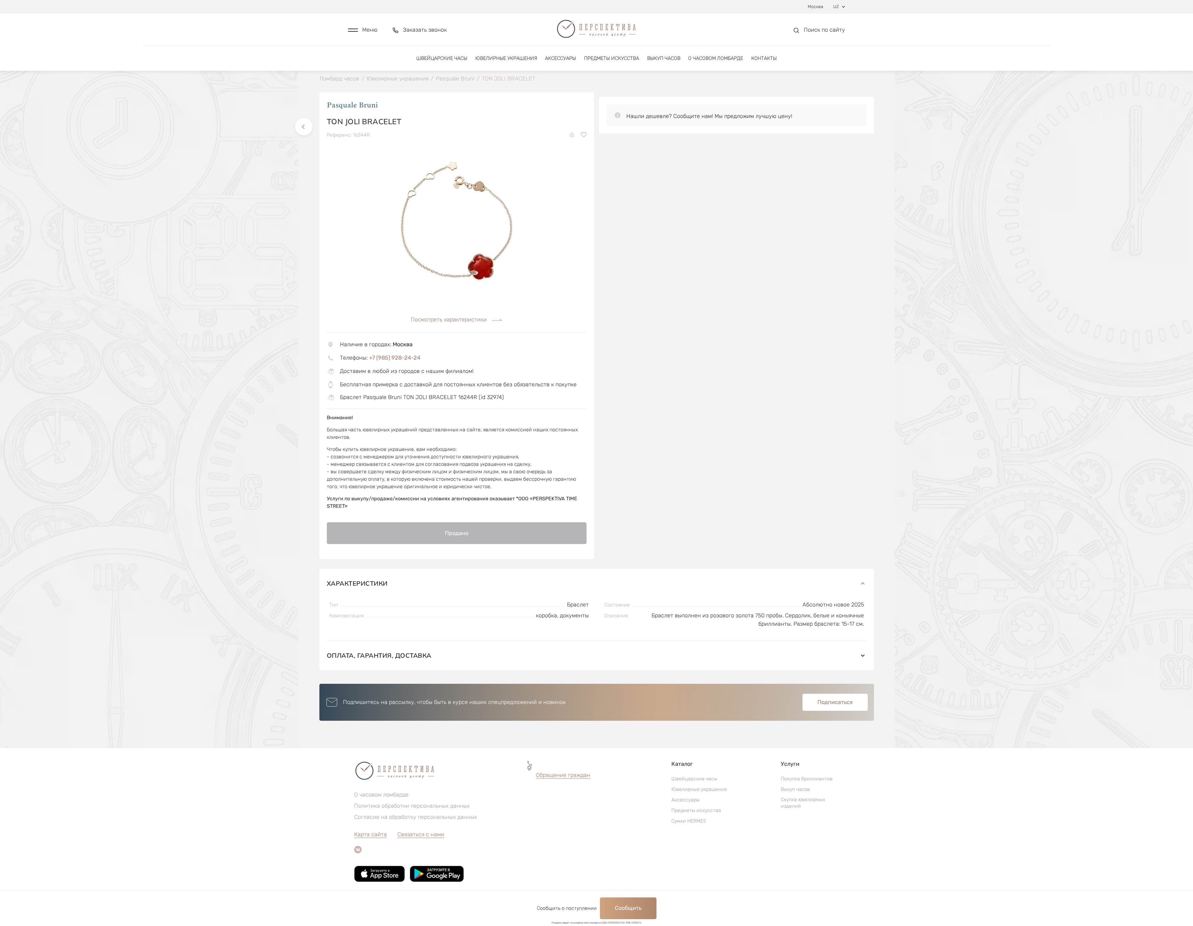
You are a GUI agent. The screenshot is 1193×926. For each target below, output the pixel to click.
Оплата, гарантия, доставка (379, 655)
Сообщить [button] (628, 908)
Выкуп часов (663, 58)
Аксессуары (560, 58)
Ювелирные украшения (506, 58)
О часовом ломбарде (715, 58)
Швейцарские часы (441, 58)
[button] (362, 30)
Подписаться (835, 702)
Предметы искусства (611, 58)
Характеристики (357, 583)
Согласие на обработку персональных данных (415, 817)
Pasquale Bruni (352, 105)
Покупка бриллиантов (807, 779)
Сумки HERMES (688, 821)
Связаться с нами (420, 834)
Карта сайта (370, 834)
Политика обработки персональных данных (412, 805)
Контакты (764, 58)
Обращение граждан (563, 775)
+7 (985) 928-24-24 (394, 357)
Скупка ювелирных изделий (803, 803)
